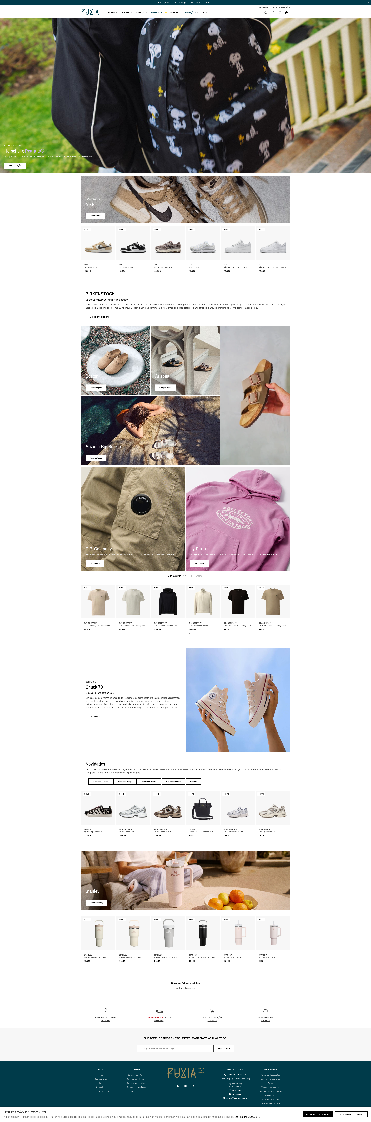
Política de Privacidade (270, 1103)
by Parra (196, 576)
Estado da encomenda (270, 1079)
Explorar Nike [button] (95, 215)
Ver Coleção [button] (95, 563)
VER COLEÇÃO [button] (15, 165)
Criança (140, 12)
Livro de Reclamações (100, 1091)
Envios (270, 1083)
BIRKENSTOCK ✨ (159, 12)
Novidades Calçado (100, 781)
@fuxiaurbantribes (191, 983)
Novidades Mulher (173, 781)
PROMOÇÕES (190, 12)
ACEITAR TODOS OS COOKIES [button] (318, 1114)
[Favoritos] (279, 12)
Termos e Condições (270, 1099)
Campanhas (270, 1095)
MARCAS (174, 12)
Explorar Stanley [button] (96, 902)
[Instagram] (185, 1086)
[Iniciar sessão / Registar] (273, 12)
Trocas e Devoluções (270, 1087)
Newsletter (264, 7)
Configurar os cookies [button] (247, 1117)
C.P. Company (177, 576)
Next (189, 633)
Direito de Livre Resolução (270, 1091)
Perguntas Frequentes (270, 1075)
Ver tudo (193, 781)
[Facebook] (178, 1086)
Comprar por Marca (136, 1075)
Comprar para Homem (136, 1079)
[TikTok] (193, 1086)
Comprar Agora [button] (96, 387)
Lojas (100, 1075)
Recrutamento (100, 1079)
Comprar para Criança (136, 1087)
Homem (111, 12)
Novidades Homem (149, 781)
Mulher (125, 12)
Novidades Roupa (125, 781)
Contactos (100, 1087)
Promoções (136, 1091)
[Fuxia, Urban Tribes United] (90, 12)
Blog (205, 12)
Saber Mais (158, 1021)
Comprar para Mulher (136, 1083)
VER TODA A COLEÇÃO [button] (99, 317)
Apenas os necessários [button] (351, 1114)
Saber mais (105, 1021)
